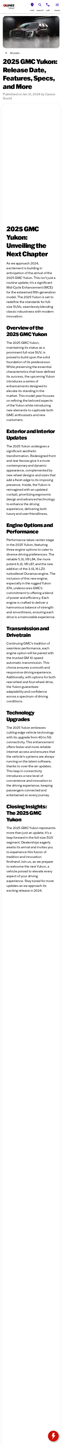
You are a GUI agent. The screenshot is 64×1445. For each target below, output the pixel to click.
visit (32, 10)
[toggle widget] (53, 1436)
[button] (32, 6)
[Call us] (47, 4)
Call (48, 10)
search (40, 10)
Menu (57, 10)
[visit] (32, 4)
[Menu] (57, 5)
